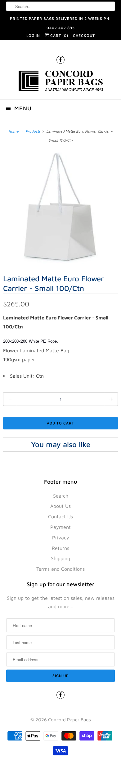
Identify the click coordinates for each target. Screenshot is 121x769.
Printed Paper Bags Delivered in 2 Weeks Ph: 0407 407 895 (60, 19)
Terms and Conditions (60, 569)
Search (60, 496)
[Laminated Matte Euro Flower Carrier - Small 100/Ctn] (60, 208)
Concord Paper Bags (69, 719)
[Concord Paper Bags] (60, 82)
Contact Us (60, 516)
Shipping (60, 558)
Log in (33, 35)
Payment (60, 527)
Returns (60, 548)
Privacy (60, 537)
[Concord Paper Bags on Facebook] (60, 60)
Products (33, 131)
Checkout (84, 35)
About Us (60, 506)
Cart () (58, 35)
